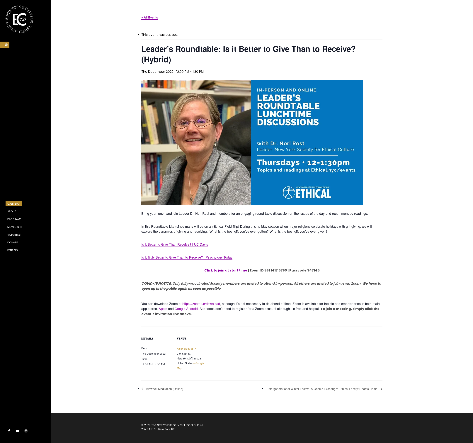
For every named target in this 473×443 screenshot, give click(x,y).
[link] (4, 45)
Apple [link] (163, 308)
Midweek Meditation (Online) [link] (164, 389)
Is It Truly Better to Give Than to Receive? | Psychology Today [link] (186, 257)
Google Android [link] (186, 308)
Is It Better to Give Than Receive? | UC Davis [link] (174, 244)
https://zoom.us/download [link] (201, 303)
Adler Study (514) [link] (187, 348)
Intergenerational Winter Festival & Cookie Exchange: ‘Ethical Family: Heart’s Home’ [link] (323, 389)
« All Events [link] (149, 17)
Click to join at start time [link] (225, 270)
